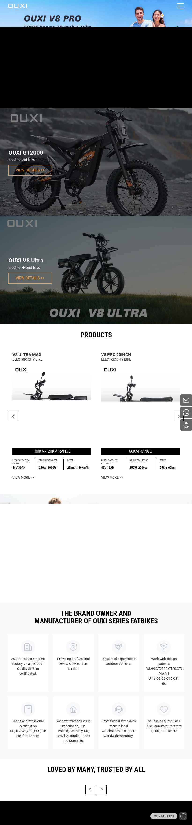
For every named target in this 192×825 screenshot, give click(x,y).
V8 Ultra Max (26, 354)
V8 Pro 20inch (116, 354)
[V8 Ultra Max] (51, 404)
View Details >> (30, 170)
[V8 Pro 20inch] (140, 404)
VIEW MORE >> (23, 477)
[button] (179, 416)
